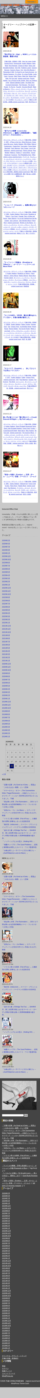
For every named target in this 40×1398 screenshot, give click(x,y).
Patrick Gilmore (27, 150)
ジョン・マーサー (8, 280)
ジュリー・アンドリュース (15, 439)
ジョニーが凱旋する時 (25, 163)
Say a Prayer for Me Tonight (16, 80)
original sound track (23, 78)
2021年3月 (6, 654)
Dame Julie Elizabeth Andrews (13, 428)
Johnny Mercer (13, 275)
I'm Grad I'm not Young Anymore (24, 72)
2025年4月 (6, 544)
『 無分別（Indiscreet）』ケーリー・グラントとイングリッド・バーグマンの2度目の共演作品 (19, 988)
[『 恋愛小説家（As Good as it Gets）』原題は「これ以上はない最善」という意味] (20, 867)
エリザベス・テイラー (23, 435)
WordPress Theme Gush (20, 1383)
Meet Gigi (25, 76)
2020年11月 (6, 667)
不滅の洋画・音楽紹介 (11, 61)
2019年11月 (6, 705)
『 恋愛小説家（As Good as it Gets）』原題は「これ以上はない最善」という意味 (19, 878)
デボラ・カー (25, 490)
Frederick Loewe (26, 68)
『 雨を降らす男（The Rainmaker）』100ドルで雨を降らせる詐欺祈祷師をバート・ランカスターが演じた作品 (20, 804)
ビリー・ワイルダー (19, 165)
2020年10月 (6, 670)
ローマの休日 (10, 99)
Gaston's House (15, 70)
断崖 (32, 172)
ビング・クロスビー (22, 229)
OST (17, 379)
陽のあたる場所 (31, 174)
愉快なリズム (21, 233)
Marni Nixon (21, 430)
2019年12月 (6, 702)
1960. (7, 483)
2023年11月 (6, 556)
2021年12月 (6, 626)
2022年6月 (6, 607)
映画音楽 (26, 286)
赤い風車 (28, 339)
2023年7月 (6, 566)
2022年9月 (6, 597)
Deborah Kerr (24, 483)
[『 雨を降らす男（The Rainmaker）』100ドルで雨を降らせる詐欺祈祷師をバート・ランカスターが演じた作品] (20, 912)
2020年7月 (6, 680)
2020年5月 (6, 686)
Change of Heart (23, 65)
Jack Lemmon (14, 220)
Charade (20, 216)
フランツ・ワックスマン (19, 169)
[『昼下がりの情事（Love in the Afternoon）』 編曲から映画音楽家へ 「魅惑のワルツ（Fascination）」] (11, 109)
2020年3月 (6, 692)
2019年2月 (6, 733)
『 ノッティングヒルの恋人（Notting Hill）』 (18, 841)
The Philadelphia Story (24, 155)
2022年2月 (6, 619)
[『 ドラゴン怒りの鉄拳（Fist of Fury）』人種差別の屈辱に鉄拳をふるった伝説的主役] (20, 958)
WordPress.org (7, 1376)
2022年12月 (6, 588)
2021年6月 (6, 645)
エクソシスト (20, 382)
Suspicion (14, 155)
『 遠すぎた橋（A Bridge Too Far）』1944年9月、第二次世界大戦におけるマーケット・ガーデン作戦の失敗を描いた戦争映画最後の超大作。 (19, 1011)
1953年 (8, 324)
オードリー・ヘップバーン (16, 91)
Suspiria (31, 379)
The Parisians (23, 85)
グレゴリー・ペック (21, 384)
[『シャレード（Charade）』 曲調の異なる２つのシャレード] (11, 184)
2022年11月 (6, 591)
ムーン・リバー (14, 231)
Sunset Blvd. (26, 152)
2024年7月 (6, 547)
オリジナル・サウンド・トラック (14, 140)
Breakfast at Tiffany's (24, 273)
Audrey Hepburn (27, 63)
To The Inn (12, 87)
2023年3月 (6, 578)
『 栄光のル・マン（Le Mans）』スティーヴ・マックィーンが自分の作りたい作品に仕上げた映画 (19, 812)
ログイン (5, 1368)
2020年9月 (6, 673)
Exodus (33, 428)
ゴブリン (30, 384)
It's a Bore (18, 74)
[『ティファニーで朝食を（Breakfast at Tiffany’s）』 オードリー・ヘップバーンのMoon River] (11, 241)
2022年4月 (6, 613)
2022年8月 (6, 600)
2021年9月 (6, 635)
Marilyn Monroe (23, 275)
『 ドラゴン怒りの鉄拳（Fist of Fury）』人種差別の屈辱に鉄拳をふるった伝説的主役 (19, 968)
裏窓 (24, 174)
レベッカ (30, 169)
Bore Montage (13, 65)
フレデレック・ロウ (12, 95)
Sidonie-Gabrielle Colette (17, 82)
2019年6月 (6, 721)
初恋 (26, 102)
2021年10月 (6, 632)
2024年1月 (6, 553)
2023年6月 (6, 569)
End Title (17, 68)
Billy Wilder (27, 144)
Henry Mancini (12, 218)
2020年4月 (6, 689)
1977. (8, 377)
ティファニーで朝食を (21, 280)
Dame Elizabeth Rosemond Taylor (26, 426)
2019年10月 (6, 708)
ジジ (19, 93)
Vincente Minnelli (27, 87)
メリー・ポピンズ (22, 441)
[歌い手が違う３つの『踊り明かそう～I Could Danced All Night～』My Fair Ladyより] (11, 396)
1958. (19, 61)
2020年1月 (6, 698)
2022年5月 (6, 610)
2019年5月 (6, 724)
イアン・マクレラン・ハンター (20, 331)
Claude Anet (16, 146)
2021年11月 (6, 629)
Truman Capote (8, 278)
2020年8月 (6, 676)
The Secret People (24, 329)
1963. (7, 214)
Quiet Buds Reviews (30, 1176)
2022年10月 (6, 594)
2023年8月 (6, 563)
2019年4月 (6, 727)
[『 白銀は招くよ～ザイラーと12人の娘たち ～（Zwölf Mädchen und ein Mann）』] (20, 1060)
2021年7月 (6, 642)
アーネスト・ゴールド (23, 488)
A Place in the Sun (15, 142)
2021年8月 (6, 638)
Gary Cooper (24, 148)
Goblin (23, 377)
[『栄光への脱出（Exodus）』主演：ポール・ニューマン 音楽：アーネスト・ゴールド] (11, 453)
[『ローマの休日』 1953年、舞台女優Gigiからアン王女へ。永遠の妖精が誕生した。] (11, 294)
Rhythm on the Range (26, 223)
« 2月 (4, 774)
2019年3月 (6, 730)
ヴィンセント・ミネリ (21, 99)
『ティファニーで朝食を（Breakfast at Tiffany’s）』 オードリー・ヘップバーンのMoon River (19, 264)
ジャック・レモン (16, 227)
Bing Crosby (24, 214)
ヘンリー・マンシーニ (18, 282)
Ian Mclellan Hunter (25, 326)
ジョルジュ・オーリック (21, 335)
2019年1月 (6, 736)
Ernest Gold (26, 428)
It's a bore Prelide (27, 74)
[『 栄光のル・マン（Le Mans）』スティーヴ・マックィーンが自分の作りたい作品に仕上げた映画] (20, 935)
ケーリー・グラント (24, 225)
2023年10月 (6, 559)
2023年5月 (6, 572)
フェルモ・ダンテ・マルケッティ (17, 167)
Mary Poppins (30, 430)
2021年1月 (6, 661)
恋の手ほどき (33, 102)
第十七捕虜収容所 (16, 174)
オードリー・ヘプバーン (22, 333)
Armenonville (17, 63)
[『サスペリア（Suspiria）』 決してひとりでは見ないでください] (11, 347)
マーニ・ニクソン (11, 441)
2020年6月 (6, 683)
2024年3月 (6, 550)
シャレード (6, 227)
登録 (3, 1366)
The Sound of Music (28, 433)
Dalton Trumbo (25, 324)
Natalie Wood (22, 486)
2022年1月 (6, 623)
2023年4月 (6, 575)
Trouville (18, 87)
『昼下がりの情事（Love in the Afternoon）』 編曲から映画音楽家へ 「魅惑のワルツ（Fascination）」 (20, 133)
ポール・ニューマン (20, 386)
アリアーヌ (25, 157)
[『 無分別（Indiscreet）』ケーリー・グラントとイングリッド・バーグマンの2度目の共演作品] (20, 977)
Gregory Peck (15, 326)
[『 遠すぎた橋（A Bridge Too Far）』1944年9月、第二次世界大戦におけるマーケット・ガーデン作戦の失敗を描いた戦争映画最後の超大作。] (20, 997)
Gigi (22, 70)
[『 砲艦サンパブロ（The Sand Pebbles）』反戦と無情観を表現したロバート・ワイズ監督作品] (20, 1040)
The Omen (12, 382)
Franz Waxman (15, 148)
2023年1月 (6, 585)
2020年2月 (6, 695)
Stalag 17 (19, 152)
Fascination (24, 146)
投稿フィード (7, 1371)
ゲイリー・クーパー (16, 161)
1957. (7, 142)
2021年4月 (6, 651)
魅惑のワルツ (20, 176)
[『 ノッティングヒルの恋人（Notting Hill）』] (20, 1023)
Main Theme (18, 76)
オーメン (11, 384)
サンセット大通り (27, 161)
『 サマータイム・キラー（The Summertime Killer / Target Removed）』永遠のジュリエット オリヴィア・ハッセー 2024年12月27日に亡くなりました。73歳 (20, 900)
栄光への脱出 (29, 443)
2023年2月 (6, 581)
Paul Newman (23, 379)
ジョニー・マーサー (28, 227)
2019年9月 (6, 711)
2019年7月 (6, 717)
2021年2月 (6, 657)
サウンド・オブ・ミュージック (24, 437)
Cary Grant (14, 216)
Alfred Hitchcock (26, 142)
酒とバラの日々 (30, 233)
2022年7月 (6, 604)
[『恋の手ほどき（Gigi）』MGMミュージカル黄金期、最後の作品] (11, 33)
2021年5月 (6, 648)
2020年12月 (6, 664)
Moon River (32, 275)
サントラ (27, 91)
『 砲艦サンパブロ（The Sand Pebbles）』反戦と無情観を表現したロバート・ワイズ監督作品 (19, 1051)
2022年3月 (6, 616)
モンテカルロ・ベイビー (18, 97)
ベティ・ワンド (23, 95)
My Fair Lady (13, 78)
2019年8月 (6, 714)
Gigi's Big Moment (29, 70)
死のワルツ (30, 388)
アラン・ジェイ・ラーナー (19, 89)
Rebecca (12, 152)
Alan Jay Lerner (26, 61)
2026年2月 (6, 540)
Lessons (10, 76)
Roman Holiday (13, 329)
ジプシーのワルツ (12, 163)
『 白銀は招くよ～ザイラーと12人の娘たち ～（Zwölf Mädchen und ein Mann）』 (19, 1070)
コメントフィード (8, 1373)
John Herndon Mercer (25, 220)
